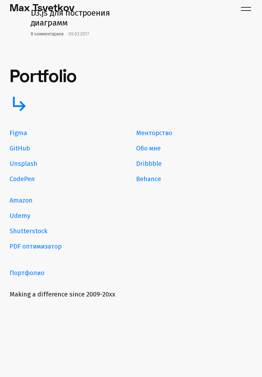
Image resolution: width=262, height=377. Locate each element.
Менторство (154, 133)
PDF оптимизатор (36, 246)
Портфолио (27, 273)
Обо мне (148, 148)
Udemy (20, 215)
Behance (148, 179)
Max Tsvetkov (42, 8)
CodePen (22, 179)
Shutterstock (28, 231)
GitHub (20, 148)
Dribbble (149, 163)
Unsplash (23, 163)
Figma (18, 133)
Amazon (21, 200)
